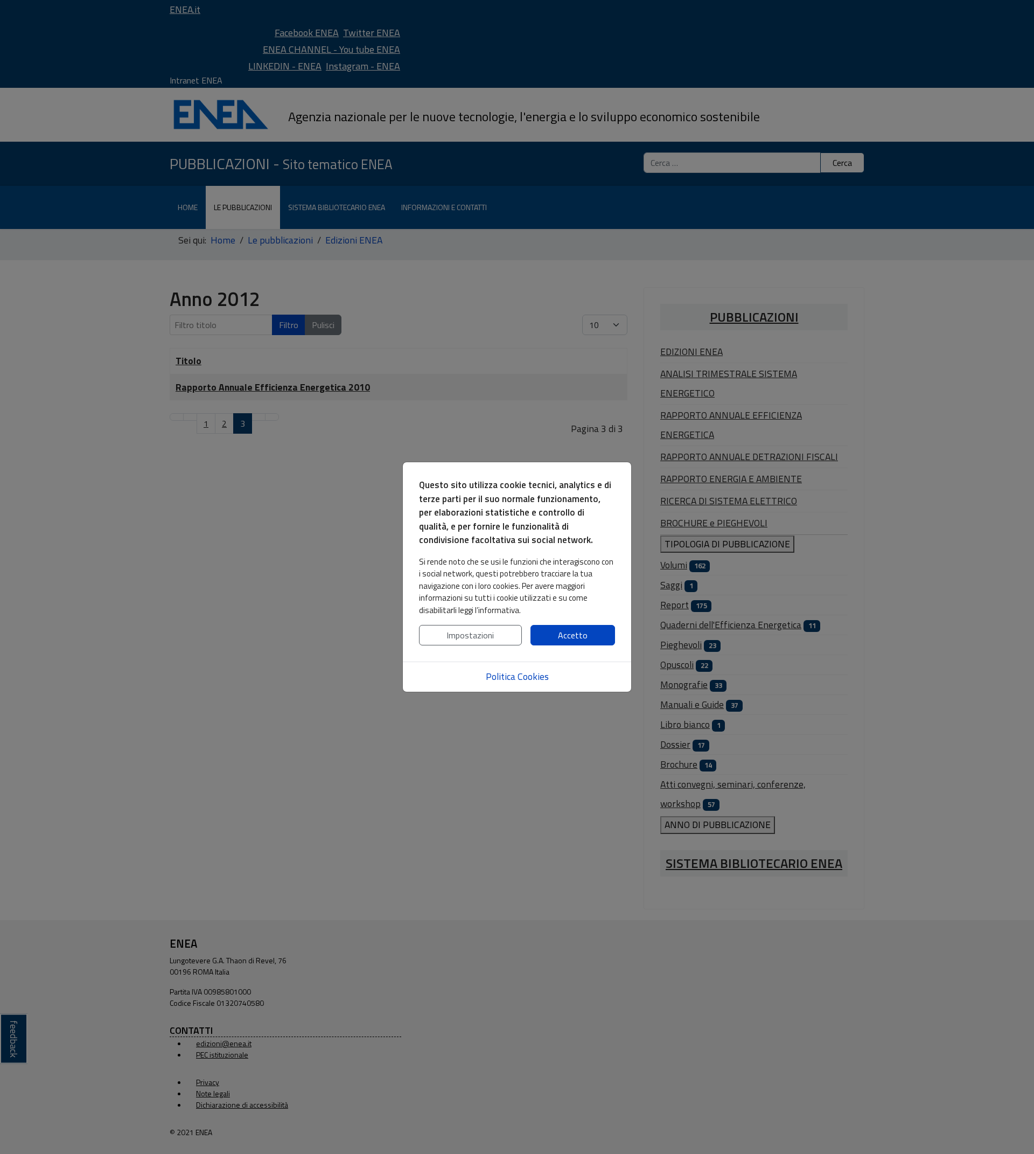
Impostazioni (470, 635)
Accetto (573, 635)
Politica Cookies (517, 676)
